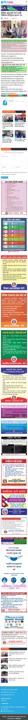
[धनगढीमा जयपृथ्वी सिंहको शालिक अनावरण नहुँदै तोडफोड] (4, 673)
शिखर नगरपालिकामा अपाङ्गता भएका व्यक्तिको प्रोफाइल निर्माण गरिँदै (17, 666)
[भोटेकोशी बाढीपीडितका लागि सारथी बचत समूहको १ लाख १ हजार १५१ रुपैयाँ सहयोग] (7, 118)
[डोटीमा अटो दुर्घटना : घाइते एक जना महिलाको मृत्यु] (20, 134)
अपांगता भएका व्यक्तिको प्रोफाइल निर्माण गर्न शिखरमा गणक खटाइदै (18, 660)
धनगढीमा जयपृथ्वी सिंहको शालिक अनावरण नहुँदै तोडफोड (16, 673)
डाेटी (3, 121)
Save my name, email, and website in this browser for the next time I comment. (14, 173)
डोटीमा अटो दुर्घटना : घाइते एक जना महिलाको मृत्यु (16, 679)
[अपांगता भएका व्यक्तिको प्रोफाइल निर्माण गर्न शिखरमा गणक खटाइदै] (20, 118)
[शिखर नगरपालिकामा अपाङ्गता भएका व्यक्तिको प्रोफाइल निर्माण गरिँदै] (7, 134)
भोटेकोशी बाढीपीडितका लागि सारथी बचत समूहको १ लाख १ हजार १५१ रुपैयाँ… (17, 654)
